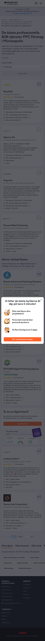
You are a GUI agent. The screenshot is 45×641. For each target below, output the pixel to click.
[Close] (41, 299)
